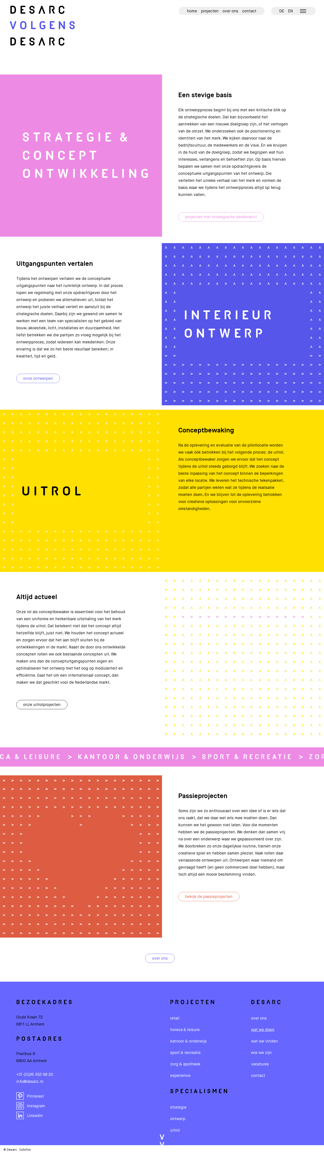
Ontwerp (177, 1119)
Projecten (210, 11)
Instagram (36, 1106)
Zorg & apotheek (185, 1064)
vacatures (260, 1064)
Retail (174, 1018)
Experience (180, 1076)
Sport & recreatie (235, 757)
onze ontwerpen (38, 379)
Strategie (178, 1107)
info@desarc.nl (29, 1082)
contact (258, 1076)
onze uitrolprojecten (42, 705)
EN (290, 11)
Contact (249, 11)
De (39, 11)
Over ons (230, 11)
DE (281, 11)
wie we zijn (261, 1053)
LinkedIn (35, 1116)
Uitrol (175, 1130)
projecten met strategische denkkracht (221, 217)
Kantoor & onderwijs (120, 757)
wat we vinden (264, 1041)
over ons (160, 958)
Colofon (25, 1149)
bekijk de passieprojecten (209, 897)
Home (192, 11)
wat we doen (262, 1030)
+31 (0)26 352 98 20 (34, 1075)
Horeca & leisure (185, 1030)
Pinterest (35, 1096)
